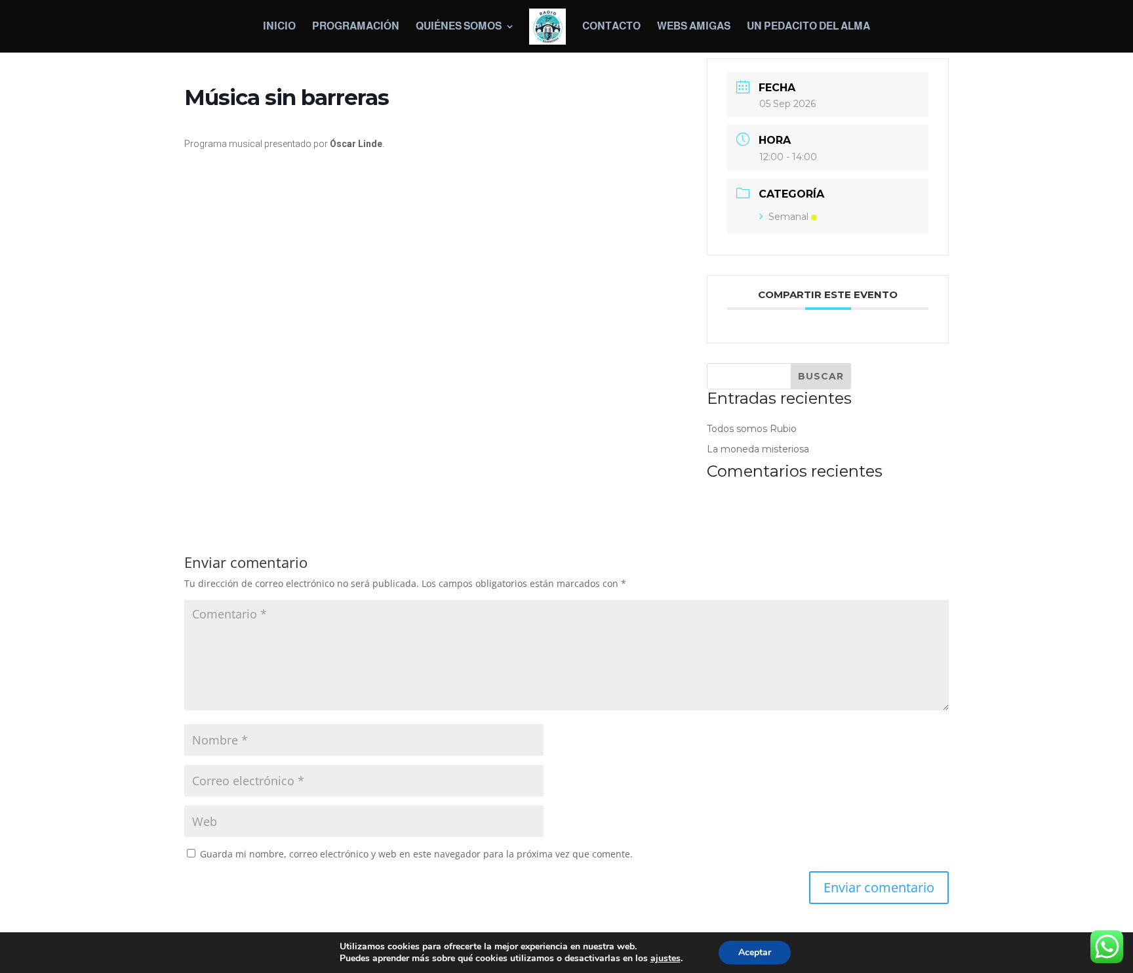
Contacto (611, 27)
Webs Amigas (693, 27)
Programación (355, 27)
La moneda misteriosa (758, 449)
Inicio (279, 27)
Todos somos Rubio (752, 429)
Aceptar (754, 952)
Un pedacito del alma (808, 27)
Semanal (788, 217)
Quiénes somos (459, 27)
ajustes (665, 958)
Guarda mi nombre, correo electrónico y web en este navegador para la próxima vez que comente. (416, 854)
